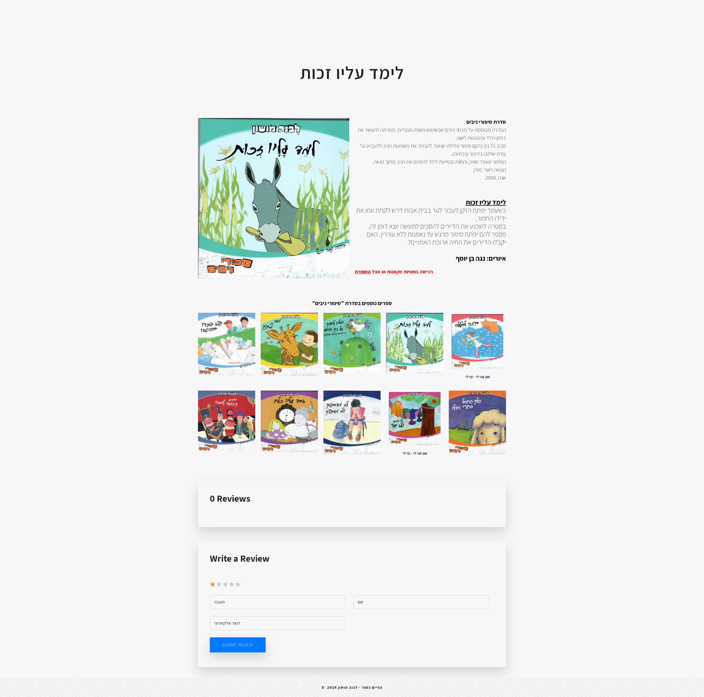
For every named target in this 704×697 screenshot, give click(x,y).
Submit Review (237, 645)
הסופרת (363, 271)
